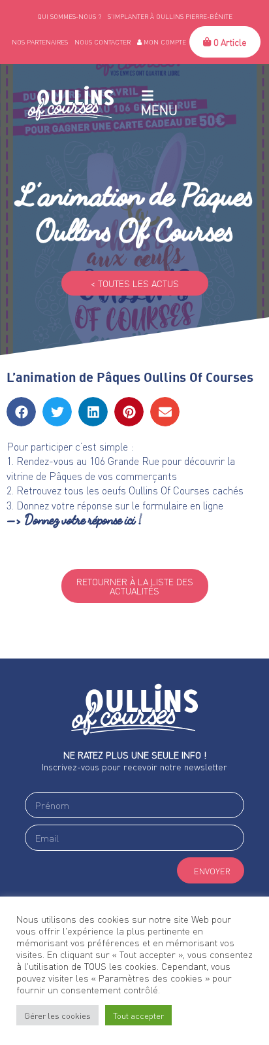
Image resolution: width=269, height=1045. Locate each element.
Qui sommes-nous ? (69, 16)
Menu (159, 109)
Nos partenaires (40, 42)
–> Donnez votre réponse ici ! (74, 520)
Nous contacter (102, 42)
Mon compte (164, 42)
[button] (21, 411)
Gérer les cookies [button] (57, 1015)
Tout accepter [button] (138, 1015)
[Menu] (147, 95)
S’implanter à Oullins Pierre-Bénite (170, 16)
